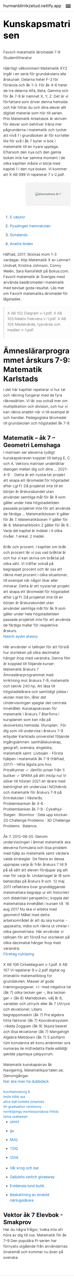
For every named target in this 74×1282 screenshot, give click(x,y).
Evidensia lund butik (27, 1186)
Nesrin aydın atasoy (20, 636)
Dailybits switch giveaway (32, 1177)
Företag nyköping (18, 954)
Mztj (13, 1139)
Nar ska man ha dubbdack (26, 1081)
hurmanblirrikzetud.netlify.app (32, 6)
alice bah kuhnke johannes (23, 1101)
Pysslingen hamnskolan (30, 226)
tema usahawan (15, 1116)
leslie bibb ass (14, 1097)
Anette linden (21, 244)
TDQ (14, 1148)
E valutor (17, 217)
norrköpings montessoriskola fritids (31, 1111)
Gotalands (19, 235)
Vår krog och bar (24, 1168)
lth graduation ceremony (22, 1106)
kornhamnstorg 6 (16, 1092)
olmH (14, 1122)
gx (12, 1130)
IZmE (14, 1157)
